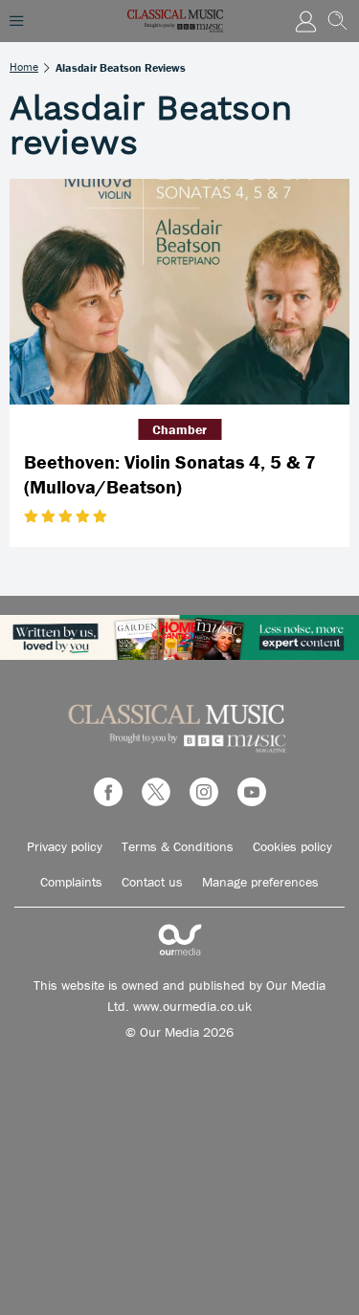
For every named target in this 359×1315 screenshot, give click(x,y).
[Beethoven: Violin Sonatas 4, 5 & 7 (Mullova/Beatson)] (179, 292)
